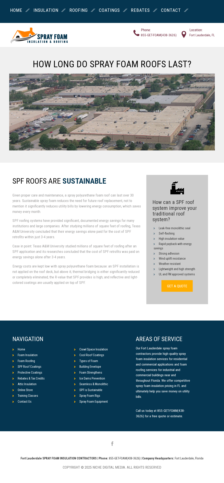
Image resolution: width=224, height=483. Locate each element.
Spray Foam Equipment (93, 401)
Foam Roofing (26, 361)
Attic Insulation (27, 384)
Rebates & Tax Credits (31, 378)
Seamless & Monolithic (93, 384)
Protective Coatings (30, 372)
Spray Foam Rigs (89, 395)
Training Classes (28, 395)
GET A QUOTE (177, 286)
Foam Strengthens (90, 372)
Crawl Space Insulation (93, 349)
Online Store (25, 390)
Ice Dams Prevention (92, 378)
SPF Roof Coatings (29, 366)
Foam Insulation (28, 355)
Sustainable (84, 181)
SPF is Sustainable (90, 390)
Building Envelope (90, 366)
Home (21, 349)
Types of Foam (88, 361)
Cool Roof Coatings (91, 355)
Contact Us (25, 401)
